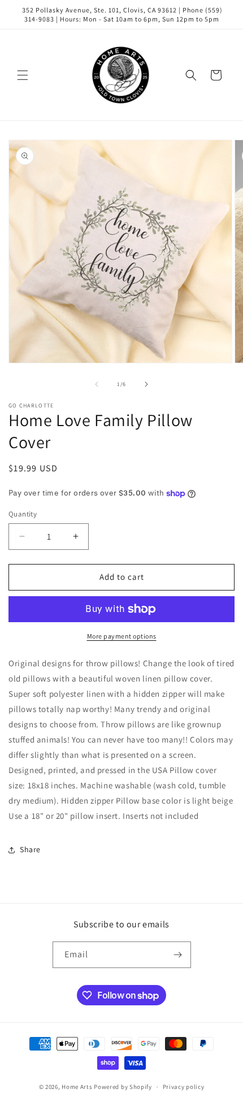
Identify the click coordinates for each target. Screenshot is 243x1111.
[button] (22, 75)
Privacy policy (184, 1087)
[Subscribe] (178, 954)
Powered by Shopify (123, 1087)
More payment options (122, 636)
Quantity (22, 514)
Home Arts (77, 1087)
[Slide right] (146, 384)
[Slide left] (96, 384)
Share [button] (30, 849)
